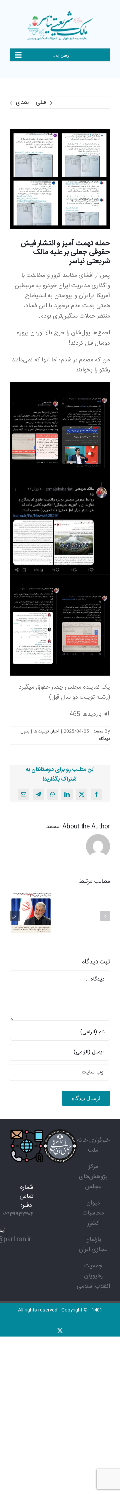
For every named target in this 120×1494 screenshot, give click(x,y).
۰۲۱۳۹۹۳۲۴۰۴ (18, 1215)
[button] (105, 916)
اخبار (55, 731)
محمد (98, 731)
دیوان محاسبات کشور (93, 1213)
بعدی (22, 103)
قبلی (41, 103)
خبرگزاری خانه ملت (93, 1145)
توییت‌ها (41, 731)
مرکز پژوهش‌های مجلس (93, 1177)
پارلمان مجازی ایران (93, 1245)
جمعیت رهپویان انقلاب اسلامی (93, 1276)
